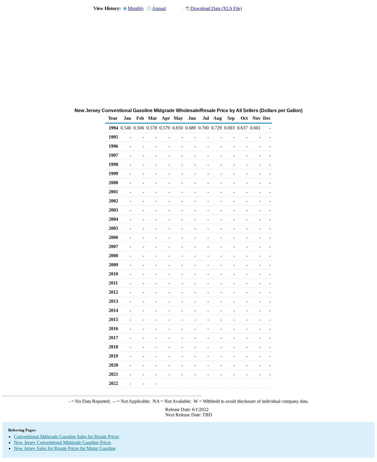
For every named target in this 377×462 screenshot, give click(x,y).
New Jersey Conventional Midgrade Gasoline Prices (62, 442)
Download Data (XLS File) (216, 8)
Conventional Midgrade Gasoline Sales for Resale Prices (66, 436)
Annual (159, 8)
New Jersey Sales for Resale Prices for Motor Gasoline (65, 448)
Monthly (136, 8)
